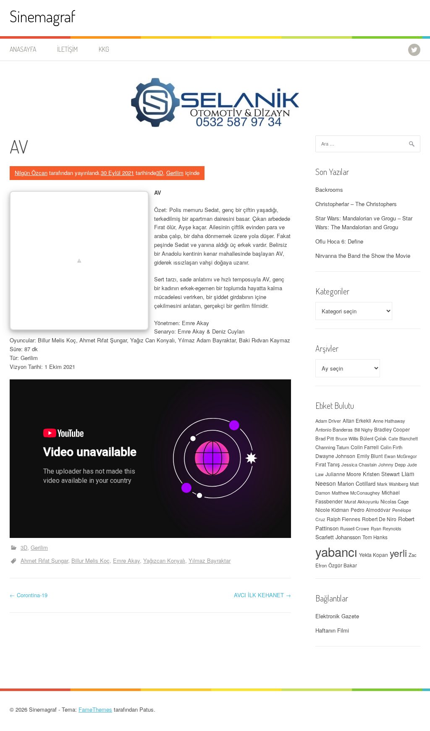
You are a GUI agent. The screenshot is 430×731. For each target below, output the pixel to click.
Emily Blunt (370, 456)
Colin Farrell (365, 446)
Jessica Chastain (359, 464)
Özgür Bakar (342, 565)
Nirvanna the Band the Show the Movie (362, 256)
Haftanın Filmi (332, 630)
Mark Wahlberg (392, 483)
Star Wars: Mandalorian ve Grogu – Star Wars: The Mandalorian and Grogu (363, 222)
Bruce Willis (347, 438)
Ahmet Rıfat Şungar (44, 560)
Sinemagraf (43, 16)
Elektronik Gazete (337, 616)
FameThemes (95, 709)
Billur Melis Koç (90, 560)
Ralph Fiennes (343, 518)
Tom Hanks (375, 537)
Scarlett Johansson (338, 537)
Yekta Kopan (373, 554)
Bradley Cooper (392, 429)
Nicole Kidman (332, 509)
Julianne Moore (343, 473)
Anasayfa (23, 49)
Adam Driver (328, 420)
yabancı (336, 551)
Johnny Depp (392, 464)
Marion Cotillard (356, 483)
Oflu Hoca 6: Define (339, 241)
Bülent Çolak (373, 438)
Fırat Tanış (327, 464)
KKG (104, 49)
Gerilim (175, 173)
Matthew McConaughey (356, 492)
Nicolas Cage (394, 501)
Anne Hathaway (389, 420)
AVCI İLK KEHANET (262, 595)
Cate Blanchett (403, 438)
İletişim (67, 49)
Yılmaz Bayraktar (210, 560)
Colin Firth (391, 447)
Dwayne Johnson (335, 455)
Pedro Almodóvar (371, 509)
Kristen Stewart (381, 474)
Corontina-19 (28, 595)
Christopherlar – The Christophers (356, 204)
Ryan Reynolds (386, 528)
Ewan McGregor (400, 456)
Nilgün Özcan (31, 173)
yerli (398, 552)
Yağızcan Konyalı (164, 560)
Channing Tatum (332, 447)
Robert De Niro (379, 518)
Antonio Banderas (334, 429)
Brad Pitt (324, 438)
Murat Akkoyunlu (361, 501)
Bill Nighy (363, 429)
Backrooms (329, 189)
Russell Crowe (354, 528)
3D (159, 173)
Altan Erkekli (357, 420)
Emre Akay (126, 560)
